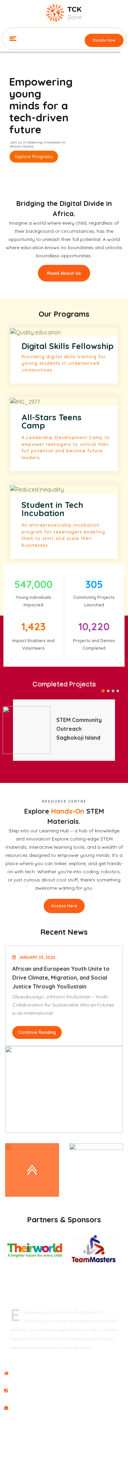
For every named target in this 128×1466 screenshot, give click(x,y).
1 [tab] (103, 692)
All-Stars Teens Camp (52, 421)
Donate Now (104, 40)
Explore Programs (34, 156)
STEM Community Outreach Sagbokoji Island (79, 728)
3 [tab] (113, 691)
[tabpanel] (64, 730)
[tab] (32, 1170)
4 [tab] (118, 691)
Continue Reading (37, 1032)
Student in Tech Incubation (52, 509)
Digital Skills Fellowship (68, 346)
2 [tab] (109, 691)
